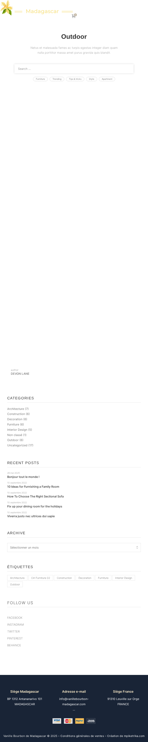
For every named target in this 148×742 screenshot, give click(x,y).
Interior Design (17, 429)
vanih (49, 94)
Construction (16, 414)
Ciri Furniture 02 (40, 577)
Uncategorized (17, 445)
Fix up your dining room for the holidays (44, 180)
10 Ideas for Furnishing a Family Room (44, 100)
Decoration (14, 419)
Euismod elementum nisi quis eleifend (43, 260)
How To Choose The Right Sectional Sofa (46, 140)
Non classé (14, 435)
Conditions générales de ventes (82, 736)
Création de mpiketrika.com (125, 736)
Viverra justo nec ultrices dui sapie (39, 220)
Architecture (15, 409)
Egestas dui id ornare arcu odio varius (43, 300)
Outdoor (13, 440)
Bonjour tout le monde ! (23, 477)
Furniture (13, 424)
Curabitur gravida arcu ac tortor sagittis (44, 340)
